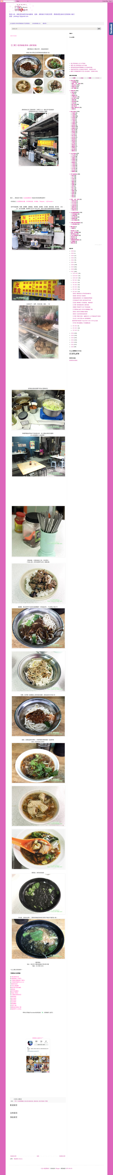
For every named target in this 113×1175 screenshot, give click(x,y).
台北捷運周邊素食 (75, 212)
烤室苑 (13, 989)
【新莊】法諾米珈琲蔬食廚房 (79, 314)
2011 (72, 344)
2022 (72, 260)
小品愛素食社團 (20, 201)
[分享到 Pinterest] (21, 1099)
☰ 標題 (97, 78)
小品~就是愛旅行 (45, 1168)
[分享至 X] (18, 1099)
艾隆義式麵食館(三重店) (18, 980)
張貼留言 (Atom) (18, 1158)
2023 (72, 257)
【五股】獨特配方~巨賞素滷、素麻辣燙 (82, 302)
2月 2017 (75, 328)
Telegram (41, 201)
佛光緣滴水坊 (15, 976)
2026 (72, 251)
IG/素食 (36, 201)
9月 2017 (75, 280)
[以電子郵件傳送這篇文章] (14, 1099)
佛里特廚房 (14, 984)
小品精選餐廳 (20, 1101)
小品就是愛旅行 (27, 198)
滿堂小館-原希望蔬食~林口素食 (79, 65)
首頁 (38, 1156)
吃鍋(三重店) (14, 993)
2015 (72, 335)
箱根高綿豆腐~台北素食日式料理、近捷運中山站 (83, 69)
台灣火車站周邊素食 (75, 222)
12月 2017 (75, 273)
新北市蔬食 (73, 111)
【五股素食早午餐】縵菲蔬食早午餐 (81, 300)
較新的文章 (13, 1156)
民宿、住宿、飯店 (75, 199)
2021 (72, 262)
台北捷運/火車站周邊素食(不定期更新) (20, 23)
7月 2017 (75, 284)
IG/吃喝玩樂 (29, 201)
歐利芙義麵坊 (15, 991)
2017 (72, 271)
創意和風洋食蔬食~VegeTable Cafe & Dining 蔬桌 (85, 320)
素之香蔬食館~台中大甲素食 (78, 63)
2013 (72, 340)
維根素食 (13, 996)
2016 (72, 333)
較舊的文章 (62, 1156)
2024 (72, 255)
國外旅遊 (72, 226)
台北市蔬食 (73, 153)
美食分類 (72, 80)
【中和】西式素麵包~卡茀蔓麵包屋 (81, 323)
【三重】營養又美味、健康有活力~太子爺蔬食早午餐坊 (86, 316)
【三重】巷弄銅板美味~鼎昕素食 (23, 45)
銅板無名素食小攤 (16, 1007)
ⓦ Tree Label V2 (98, 244)
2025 (72, 253)
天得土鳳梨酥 (15, 985)
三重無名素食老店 (16, 994)
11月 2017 (75, 275)
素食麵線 (13, 1003)
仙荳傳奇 (13, 1002)
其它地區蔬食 (74, 174)
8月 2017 (75, 282)
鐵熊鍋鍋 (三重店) (16, 978)
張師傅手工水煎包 (16, 1009)
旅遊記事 (72, 90)
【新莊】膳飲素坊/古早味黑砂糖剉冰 (81, 293)
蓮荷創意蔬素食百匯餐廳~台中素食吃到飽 (81, 67)
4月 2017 (75, 291)
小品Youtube (49, 201)
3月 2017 (75, 325)
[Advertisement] (29, 39)
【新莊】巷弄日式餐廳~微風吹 (80, 311)
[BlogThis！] (16, 1099)
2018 (72, 269)
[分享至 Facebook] (19, 1099)
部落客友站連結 (73, 360)
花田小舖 (13, 1005)
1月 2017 (75, 330)
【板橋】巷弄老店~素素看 (79, 295)
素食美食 (36, 1101)
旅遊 (72, 92)
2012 (72, 342)
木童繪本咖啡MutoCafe (17, 982)
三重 (15, 1101)
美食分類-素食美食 (28, 1101)
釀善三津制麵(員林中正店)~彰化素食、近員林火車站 (84, 71)
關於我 (44, 23)
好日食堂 (13, 998)
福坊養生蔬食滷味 (16, 987)
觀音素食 (13, 1000)
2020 (72, 264)
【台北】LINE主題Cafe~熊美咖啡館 (81, 318)
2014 (72, 337)
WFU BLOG (69, 1168)
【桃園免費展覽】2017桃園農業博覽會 (82, 298)
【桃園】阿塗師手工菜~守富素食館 (81, 307)
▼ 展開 (73, 78)
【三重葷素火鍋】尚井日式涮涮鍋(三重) (82, 309)
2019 (72, 267)
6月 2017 (75, 287)
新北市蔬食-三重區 (43, 1101)
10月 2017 (75, 278)
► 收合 (81, 78)
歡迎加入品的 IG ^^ (38, 1038)
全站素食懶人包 (36, 23)
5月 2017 (75, 289)
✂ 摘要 (89, 78)
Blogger (58, 1168)
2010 (72, 346)
